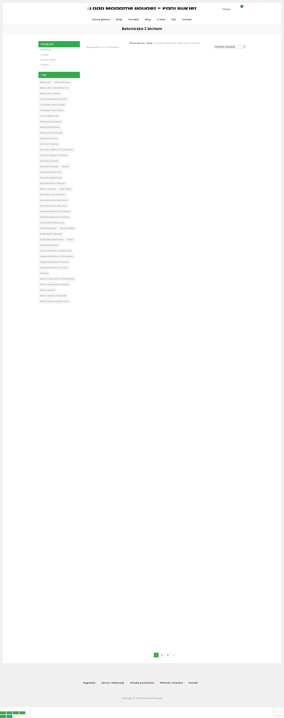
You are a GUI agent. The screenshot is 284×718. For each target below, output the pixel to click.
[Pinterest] (150, 690)
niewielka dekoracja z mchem (54, 217)
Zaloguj (226, 9)
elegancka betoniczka (51, 172)
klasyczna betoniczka (51, 177)
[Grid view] (122, 47)
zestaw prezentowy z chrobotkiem (56, 256)
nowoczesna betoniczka (52, 222)
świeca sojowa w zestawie (53, 295)
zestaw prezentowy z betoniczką (55, 250)
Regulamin (89, 682)
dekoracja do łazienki (50, 121)
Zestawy (45, 64)
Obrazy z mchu (48, 59)
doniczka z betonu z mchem (54, 155)
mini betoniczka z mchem (52, 194)
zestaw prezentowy (49, 245)
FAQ (173, 19)
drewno (66, 166)
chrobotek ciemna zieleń (52, 104)
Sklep (119, 19)
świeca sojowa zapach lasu (54, 301)
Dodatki (45, 54)
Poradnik (134, 19)
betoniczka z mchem (50, 93)
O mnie (161, 19)
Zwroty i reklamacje (112, 682)
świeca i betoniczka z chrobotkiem (57, 279)
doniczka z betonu (49, 144)
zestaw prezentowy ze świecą (54, 262)
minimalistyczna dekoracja (53, 206)
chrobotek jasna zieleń (51, 110)
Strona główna (100, 19)
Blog (147, 19)
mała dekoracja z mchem (52, 183)
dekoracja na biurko (50, 127)
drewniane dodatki (49, 166)
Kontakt (187, 19)
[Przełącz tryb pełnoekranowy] (16, 712)
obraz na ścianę (48, 228)
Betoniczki (46, 49)
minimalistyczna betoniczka (54, 200)
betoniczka (45, 82)
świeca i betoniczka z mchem (54, 284)
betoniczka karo (63, 82)
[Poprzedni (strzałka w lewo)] (3, 716)
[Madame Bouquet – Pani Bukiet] (142, 8)
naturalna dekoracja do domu (55, 211)
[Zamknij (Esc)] (3, 712)
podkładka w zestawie (51, 234)
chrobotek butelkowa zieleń (53, 99)
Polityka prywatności (142, 682)
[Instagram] (143, 690)
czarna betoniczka (49, 116)
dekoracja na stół (49, 138)
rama (70, 239)
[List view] (126, 47)
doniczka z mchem (49, 161)
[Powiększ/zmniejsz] (22, 712)
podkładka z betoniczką (51, 239)
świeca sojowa (47, 290)
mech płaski (65, 189)
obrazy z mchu (67, 228)
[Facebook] (137, 690)
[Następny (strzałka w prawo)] (9, 716)
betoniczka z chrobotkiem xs (54, 88)
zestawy (44, 273)
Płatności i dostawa (171, 682)
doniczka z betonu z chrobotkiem (56, 149)
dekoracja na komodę (51, 133)
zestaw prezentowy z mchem (54, 267)
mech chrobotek (48, 189)
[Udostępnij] (9, 712)
